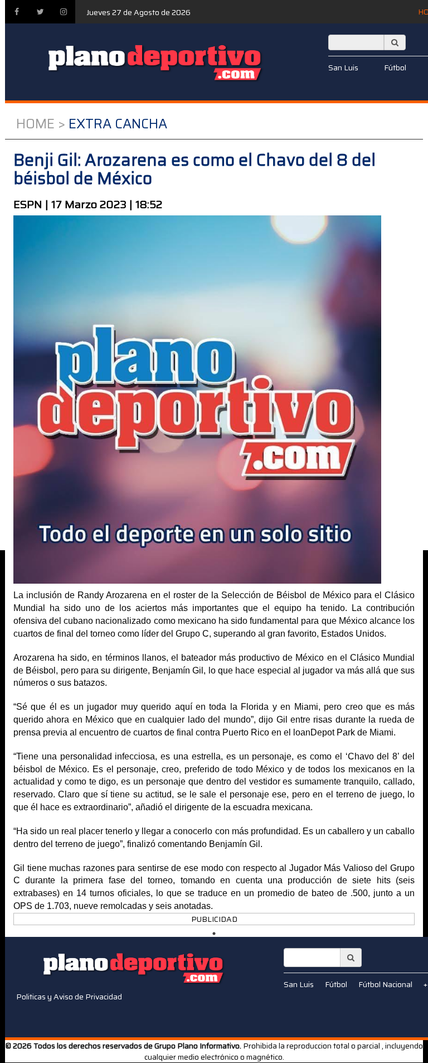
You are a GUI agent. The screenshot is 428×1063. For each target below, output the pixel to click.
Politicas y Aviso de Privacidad (69, 996)
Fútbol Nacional (385, 984)
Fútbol (395, 67)
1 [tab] (214, 933)
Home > (40, 123)
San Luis (343, 67)
